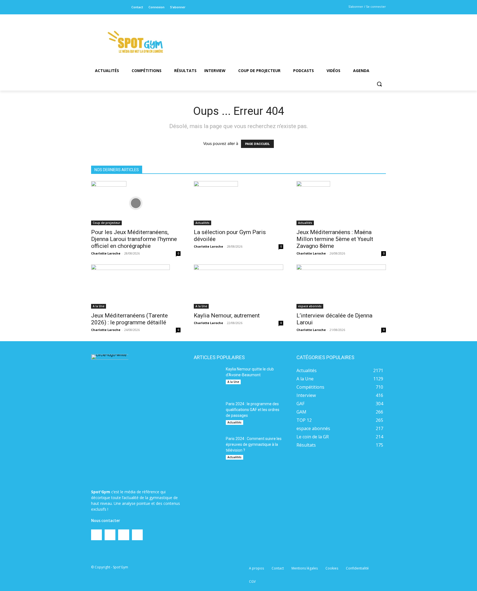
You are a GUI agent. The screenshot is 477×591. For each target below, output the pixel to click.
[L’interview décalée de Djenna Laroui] (341, 286)
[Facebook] (95, 7)
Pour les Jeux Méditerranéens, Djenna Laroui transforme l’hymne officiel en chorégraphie (134, 239)
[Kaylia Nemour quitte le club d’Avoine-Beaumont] (207, 380)
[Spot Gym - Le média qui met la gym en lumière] (135, 42)
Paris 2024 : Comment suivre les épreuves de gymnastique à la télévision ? (254, 444)
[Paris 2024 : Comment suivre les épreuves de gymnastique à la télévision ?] (207, 449)
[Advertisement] (276, 34)
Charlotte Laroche (105, 253)
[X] (112, 7)
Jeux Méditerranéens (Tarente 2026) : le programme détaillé (129, 319)
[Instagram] (103, 7)
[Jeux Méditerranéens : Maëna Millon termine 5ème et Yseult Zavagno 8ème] (341, 203)
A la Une (98, 306)
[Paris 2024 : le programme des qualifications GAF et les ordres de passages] (207, 415)
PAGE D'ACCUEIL (257, 144)
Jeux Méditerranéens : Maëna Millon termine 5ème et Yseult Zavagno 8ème (334, 239)
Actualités (202, 223)
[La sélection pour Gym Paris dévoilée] (238, 203)
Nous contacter (105, 520)
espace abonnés (310, 306)
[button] (379, 84)
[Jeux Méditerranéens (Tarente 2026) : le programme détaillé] (136, 286)
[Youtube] (121, 7)
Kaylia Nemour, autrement (227, 315)
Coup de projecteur (106, 223)
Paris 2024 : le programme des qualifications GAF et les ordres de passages (252, 410)
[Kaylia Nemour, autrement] (238, 286)
